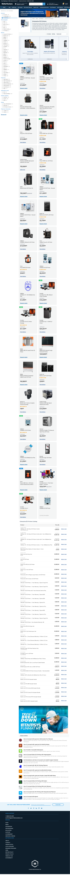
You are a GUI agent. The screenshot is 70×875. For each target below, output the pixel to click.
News (7, 824)
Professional (9, 828)
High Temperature (7, 80)
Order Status (9, 844)
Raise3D (5, 64)
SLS (4, 26)
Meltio (5, 54)
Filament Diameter (6, 109)
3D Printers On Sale (8, 106)
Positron (5, 60)
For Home (6, 14)
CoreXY (5, 98)
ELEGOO (5, 43)
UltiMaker (6, 69)
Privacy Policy (9, 854)
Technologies (4, 19)
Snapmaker (6, 66)
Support (7, 832)
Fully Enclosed (7, 85)
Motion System (4, 95)
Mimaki (5, 55)
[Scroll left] (20, 48)
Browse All (3, 114)
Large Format (7, 82)
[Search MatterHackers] (44, 4)
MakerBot (6, 52)
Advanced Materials (8, 83)
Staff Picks (14, 7)
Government (9, 834)
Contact (7, 842)
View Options (42, 88)
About (7, 840)
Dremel (5, 41)
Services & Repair (10, 836)
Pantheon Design (7, 58)
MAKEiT (5, 51)
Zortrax (5, 75)
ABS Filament (60, 7)
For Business (7, 17)
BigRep (5, 37)
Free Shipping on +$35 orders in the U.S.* (9, 0)
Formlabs (6, 46)
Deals (2, 102)
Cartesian (6, 97)
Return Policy (9, 852)
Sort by (53, 34)
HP (4, 48)
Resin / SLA (6, 24)
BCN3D (5, 38)
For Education (7, 16)
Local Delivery (9, 846)
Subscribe (58, 804)
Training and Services (44, 7)
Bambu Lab (36, 7)
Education (8, 830)
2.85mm (6, 112)
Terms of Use (9, 856)
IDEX (5, 88)
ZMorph (5, 74)
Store (37, 18)
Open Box (6, 105)
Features (3, 77)
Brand (2, 32)
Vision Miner (6, 72)
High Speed (6, 79)
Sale (9, 7)
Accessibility (9, 857)
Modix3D (6, 57)
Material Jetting (7, 29)
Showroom (8, 826)
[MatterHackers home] (7, 4)
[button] (21, 4)
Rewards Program (10, 848)
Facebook (28, 808)
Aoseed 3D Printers (7, 34)
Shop (6, 822)
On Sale (49, 34)
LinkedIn (36, 808)
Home (33, 18)
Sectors (3, 13)
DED (5, 21)
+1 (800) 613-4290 (30, 0)
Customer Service (22, 0)
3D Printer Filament (28, 7)
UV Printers (6, 30)
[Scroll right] (67, 48)
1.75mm (6, 110)
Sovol (5, 68)
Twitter (31, 808)
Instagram (33, 808)
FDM (5, 22)
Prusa (5, 61)
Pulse (5, 63)
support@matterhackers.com (13, 818)
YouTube (41, 808)
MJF (5, 27)
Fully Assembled (7, 93)
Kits (5, 92)
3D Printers (20, 7)
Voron (5, 71)
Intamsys (6, 49)
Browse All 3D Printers (7, 10)
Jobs (6, 850)
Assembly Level (5, 90)
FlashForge (6, 44)
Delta (5, 100)
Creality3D (6, 40)
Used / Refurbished (8, 103)
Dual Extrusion (7, 86)
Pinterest (39, 808)
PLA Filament (53, 7)
